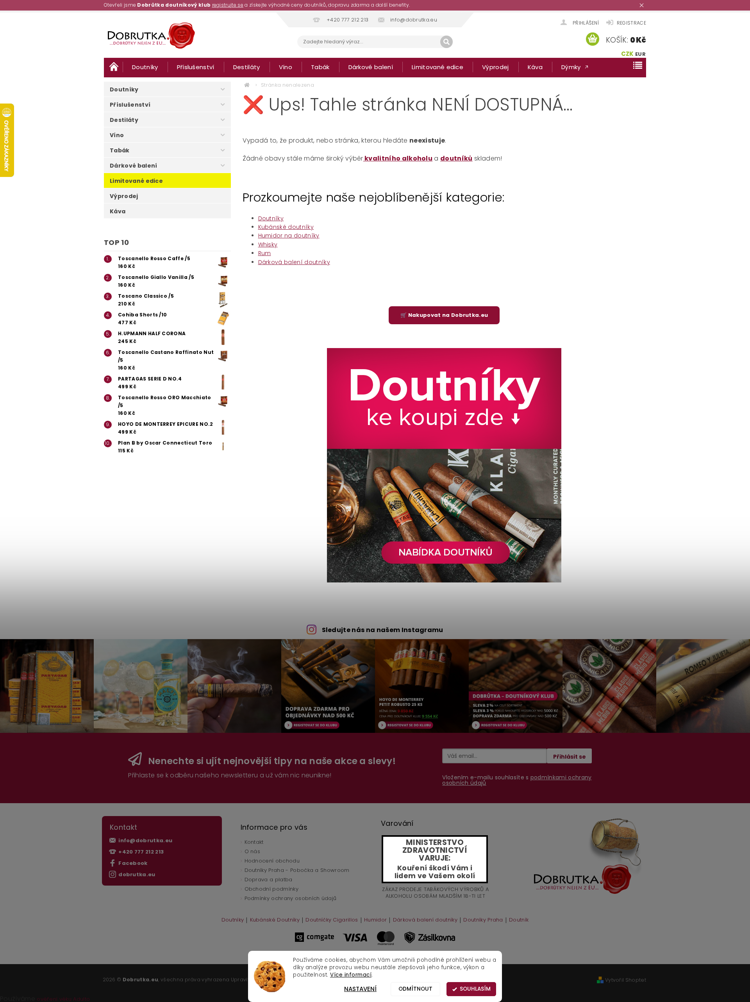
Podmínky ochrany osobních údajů (291, 898)
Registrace (631, 23)
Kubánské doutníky (286, 227)
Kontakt (254, 842)
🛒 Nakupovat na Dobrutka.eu (444, 315)
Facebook (133, 863)
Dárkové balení (370, 67)
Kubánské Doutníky (275, 920)
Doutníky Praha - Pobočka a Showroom (297, 870)
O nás (253, 851)
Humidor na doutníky (289, 235)
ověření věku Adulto (63, 999)
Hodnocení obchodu (272, 860)
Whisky (268, 244)
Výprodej (495, 67)
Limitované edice (437, 67)
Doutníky (145, 67)
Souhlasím (475, 989)
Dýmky (571, 67)
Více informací (350, 975)
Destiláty (246, 67)
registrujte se (227, 5)
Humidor (375, 920)
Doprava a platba (269, 879)
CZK (627, 54)
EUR (640, 54)
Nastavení (360, 989)
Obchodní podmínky (271, 889)
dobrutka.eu (136, 874)
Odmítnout (415, 989)
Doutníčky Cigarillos (331, 920)
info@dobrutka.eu (145, 840)
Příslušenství (195, 67)
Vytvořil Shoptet (625, 980)
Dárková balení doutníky (294, 262)
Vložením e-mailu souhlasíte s (516, 780)
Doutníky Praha (483, 920)
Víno (285, 67)
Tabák (320, 67)
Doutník (519, 920)
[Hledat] (446, 42)
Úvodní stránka (113, 66)
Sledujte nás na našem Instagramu (382, 629)
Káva (535, 67)
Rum (264, 253)
